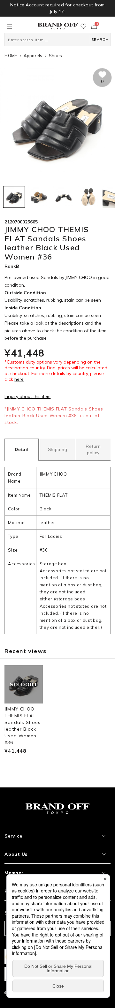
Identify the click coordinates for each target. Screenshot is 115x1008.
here (19, 379)
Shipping (57, 449)
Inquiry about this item (27, 396)
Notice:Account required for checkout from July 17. (57, 8)
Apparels (33, 55)
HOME (10, 55)
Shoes (55, 55)
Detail (21, 449)
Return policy (93, 449)
